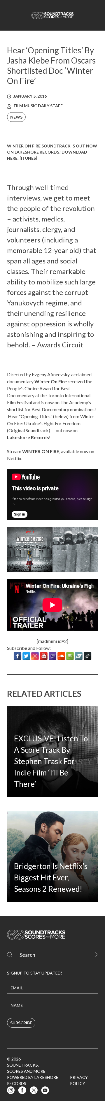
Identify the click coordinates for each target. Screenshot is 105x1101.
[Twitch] (52, 656)
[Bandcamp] (79, 656)
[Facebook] (17, 656)
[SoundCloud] (61, 656)
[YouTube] (44, 656)
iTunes (28, 158)
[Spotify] (70, 656)
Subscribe (21, 1022)
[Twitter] (26, 656)
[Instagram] (35, 656)
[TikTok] (87, 656)
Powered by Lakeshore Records (32, 1080)
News (16, 117)
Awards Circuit (60, 344)
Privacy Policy (79, 1080)
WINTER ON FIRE (40, 451)
